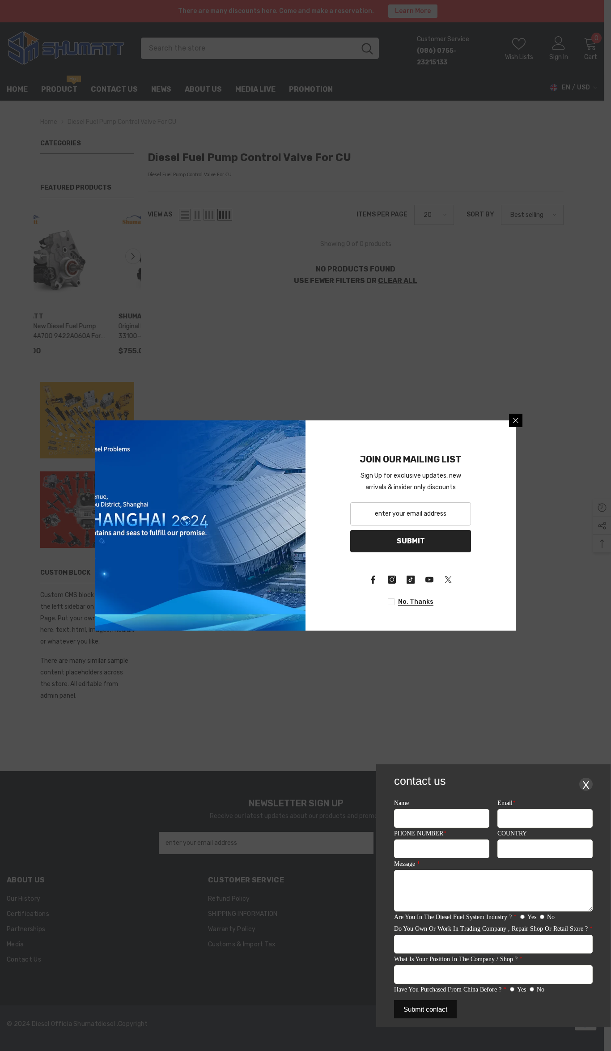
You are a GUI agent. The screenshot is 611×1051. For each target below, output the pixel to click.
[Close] (515, 420)
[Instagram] (391, 579)
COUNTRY (512, 833)
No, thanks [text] (415, 602)
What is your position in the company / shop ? (458, 959)
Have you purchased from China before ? (450, 989)
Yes (531, 917)
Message (407, 863)
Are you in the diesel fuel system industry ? (455, 917)
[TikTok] (410, 579)
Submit (411, 541)
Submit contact (425, 1009)
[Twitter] (448, 579)
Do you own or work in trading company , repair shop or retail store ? (493, 928)
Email (506, 803)
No (551, 917)
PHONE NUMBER (420, 833)
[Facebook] (373, 579)
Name (401, 803)
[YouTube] (429, 579)
